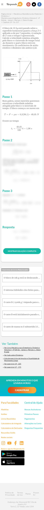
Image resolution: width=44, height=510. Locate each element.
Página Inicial (6, 14)
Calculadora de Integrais (11, 423)
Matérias (5, 409)
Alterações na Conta (32, 423)
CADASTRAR (22, 390)
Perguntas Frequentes (33, 428)
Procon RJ (36, 494)
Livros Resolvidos (8, 419)
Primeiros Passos (31, 414)
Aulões (4, 414)
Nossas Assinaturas (32, 409)
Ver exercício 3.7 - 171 (12, 367)
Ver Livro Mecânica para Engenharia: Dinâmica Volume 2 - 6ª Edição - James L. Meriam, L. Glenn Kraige (22, 350)
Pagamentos (29, 419)
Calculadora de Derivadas (11, 428)
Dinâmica (5, 16)
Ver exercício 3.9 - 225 (12, 364)
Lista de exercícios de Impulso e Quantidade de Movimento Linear (21, 359)
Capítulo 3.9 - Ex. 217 (11, 22)
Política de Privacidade (10, 494)
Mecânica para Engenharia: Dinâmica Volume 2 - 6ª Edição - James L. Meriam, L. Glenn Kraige (20, 19)
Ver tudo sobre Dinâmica (13, 355)
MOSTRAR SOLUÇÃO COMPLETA (22, 251)
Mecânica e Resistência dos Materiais (28, 14)
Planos (28, 494)
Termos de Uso (20, 494)
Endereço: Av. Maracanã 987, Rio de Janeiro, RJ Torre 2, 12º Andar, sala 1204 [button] (22, 504)
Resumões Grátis (8, 433)
